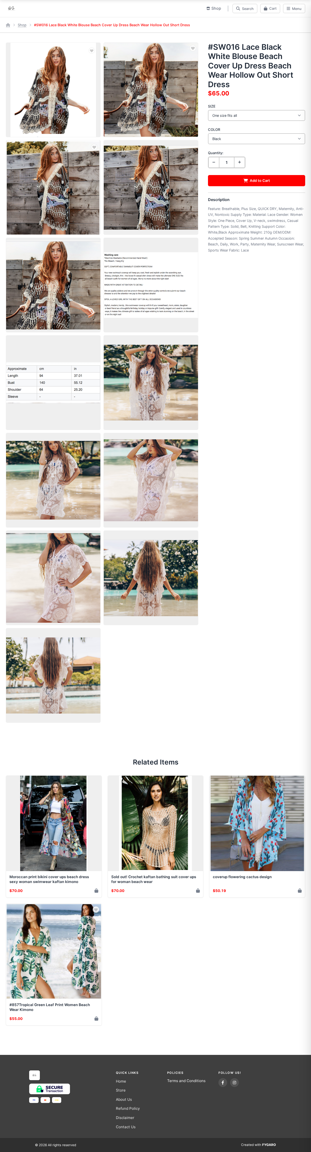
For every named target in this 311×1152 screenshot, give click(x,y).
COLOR (214, 129)
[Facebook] (222, 1082)
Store (121, 1090)
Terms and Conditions (186, 1080)
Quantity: (215, 153)
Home (121, 1081)
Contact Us (126, 1127)
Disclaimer (125, 1117)
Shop (22, 25)
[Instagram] (234, 1082)
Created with (258, 1145)
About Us (124, 1099)
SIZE (212, 106)
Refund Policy (128, 1108)
